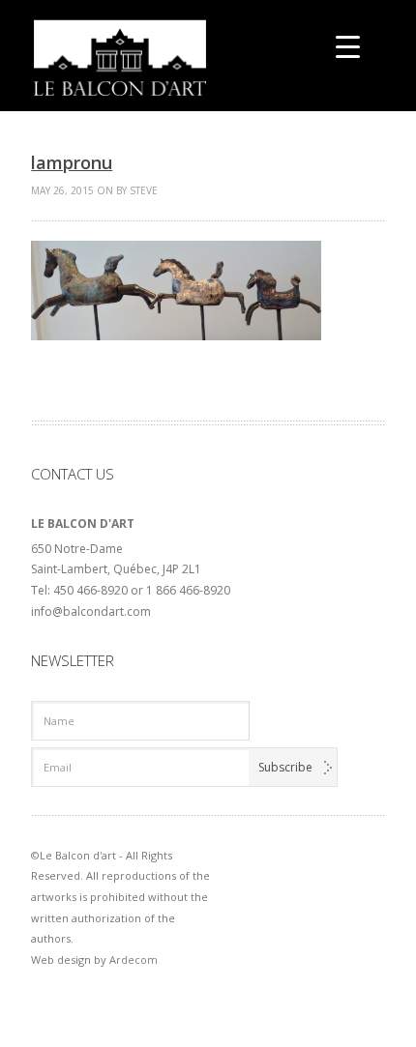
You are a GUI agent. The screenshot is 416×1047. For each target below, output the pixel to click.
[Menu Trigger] (347, 46)
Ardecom (133, 959)
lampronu (71, 162)
